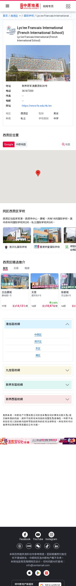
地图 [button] (67, 144)
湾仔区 (38, 341)
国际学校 (29, 15)
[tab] (8, 144)
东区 (38, 348)
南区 (38, 355)
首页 (5, 15)
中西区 (38, 334)
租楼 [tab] (27, 268)
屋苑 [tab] (5, 268)
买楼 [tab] (16, 268)
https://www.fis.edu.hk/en (37, 105)
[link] (17, 240)
